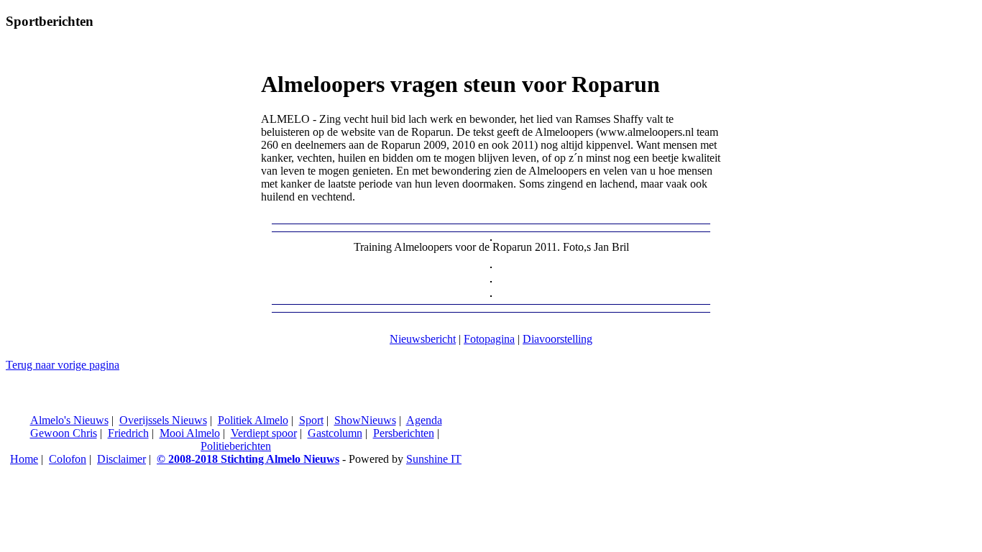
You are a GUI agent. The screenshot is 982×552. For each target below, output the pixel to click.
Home (24, 459)
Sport (311, 420)
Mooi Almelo (190, 433)
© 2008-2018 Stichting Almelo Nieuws (248, 459)
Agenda (424, 420)
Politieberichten (236, 446)
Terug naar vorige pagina (62, 365)
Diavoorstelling (557, 339)
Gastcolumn (335, 433)
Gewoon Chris (63, 433)
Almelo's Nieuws (69, 420)
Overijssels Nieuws (163, 420)
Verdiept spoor (264, 433)
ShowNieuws (365, 420)
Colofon (67, 459)
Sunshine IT (434, 459)
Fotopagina (489, 339)
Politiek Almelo (253, 420)
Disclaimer (121, 459)
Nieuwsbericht (423, 339)
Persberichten (403, 433)
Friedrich (128, 433)
